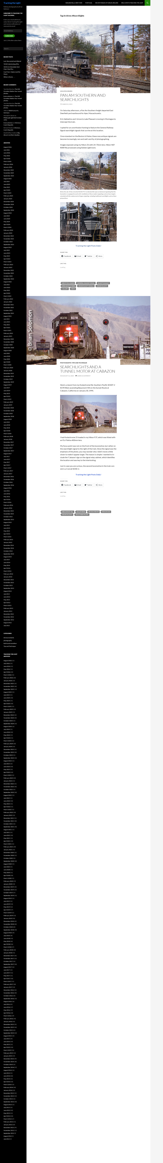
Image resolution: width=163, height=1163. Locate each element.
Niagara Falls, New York (74, 3)
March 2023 (7, 262)
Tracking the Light (12, 3)
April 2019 (7, 396)
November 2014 (9, 548)
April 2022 (7, 293)
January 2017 (8, 474)
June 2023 (7, 253)
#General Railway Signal (86, 283)
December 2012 (9, 614)
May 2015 (7, 531)
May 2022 (7, 290)
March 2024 (7, 227)
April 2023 (7, 259)
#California (81, 512)
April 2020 (7, 362)
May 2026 (7, 156)
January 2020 (8, 370)
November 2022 (9, 273)
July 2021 (7, 319)
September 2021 (9, 313)
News (73, 289)
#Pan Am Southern (68, 286)
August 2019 (8, 385)
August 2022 (8, 282)
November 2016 (9, 479)
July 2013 (7, 594)
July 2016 (7, 491)
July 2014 (7, 559)
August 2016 (8, 488)
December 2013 (9, 580)
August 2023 (8, 247)
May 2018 (7, 428)
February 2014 (8, 574)
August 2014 (8, 557)
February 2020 (8, 368)
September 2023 (9, 244)
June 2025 (7, 184)
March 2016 (7, 502)
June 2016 (7, 494)
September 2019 (9, 382)
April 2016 (7, 499)
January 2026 (8, 167)
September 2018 (9, 416)
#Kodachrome (94, 512)
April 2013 (7, 602)
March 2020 (7, 365)
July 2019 (7, 388)
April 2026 (7, 158)
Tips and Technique (79, 363)
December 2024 (9, 201)
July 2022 (7, 284)
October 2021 (8, 310)
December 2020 (9, 339)
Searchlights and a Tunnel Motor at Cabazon (87, 369)
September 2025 (9, 176)
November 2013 (9, 582)
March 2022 (7, 296)
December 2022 (9, 270)
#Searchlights (102, 286)
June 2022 (7, 287)
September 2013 (9, 588)
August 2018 (8, 419)
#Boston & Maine (68, 283)
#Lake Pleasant (103, 283)
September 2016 (9, 485)
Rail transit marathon (10, 643)
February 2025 (8, 196)
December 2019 (9, 373)
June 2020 (7, 356)
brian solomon (8, 96)
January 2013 (8, 611)
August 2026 (8, 147)
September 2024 (9, 210)
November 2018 (9, 411)
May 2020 (7, 359)
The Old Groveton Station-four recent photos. (13, 91)
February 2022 (8, 299)
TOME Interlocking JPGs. (11, 64)
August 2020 (8, 350)
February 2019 (8, 402)
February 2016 (8, 505)
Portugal (88, 3)
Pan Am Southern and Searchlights (83, 97)
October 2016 (8, 482)
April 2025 (7, 190)
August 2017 (8, 454)
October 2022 (8, 276)
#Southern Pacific (82, 514)
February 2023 (8, 264)
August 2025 (8, 179)
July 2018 (7, 422)
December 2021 (9, 305)
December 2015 (9, 511)
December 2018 (9, 408)
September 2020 (9, 348)
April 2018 (7, 431)
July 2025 (7, 181)
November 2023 (9, 239)
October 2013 (8, 585)
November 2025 (9, 173)
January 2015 (8, 542)
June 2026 (7, 153)
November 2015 (9, 514)
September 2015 (9, 519)
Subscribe (9, 36)
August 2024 (8, 213)
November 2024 (9, 204)
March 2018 (7, 433)
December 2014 (9, 545)
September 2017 (9, 451)
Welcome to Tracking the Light (132, 3)
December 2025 (9, 170)
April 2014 (7, 568)
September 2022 (9, 279)
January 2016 (8, 508)
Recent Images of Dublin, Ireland (106, 3)
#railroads (106, 512)
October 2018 (8, 413)
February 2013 (8, 608)
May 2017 (7, 462)
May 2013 (7, 600)
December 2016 (9, 476)
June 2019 (7, 390)
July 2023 (7, 250)
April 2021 (7, 327)
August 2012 (8, 623)
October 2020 (8, 345)
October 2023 (8, 242)
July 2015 (7, 525)
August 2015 (8, 522)
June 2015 (7, 528)
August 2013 (8, 591)
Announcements (9, 638)
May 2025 (7, 187)
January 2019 (8, 405)
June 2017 (7, 459)
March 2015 (7, 537)
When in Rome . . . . (9, 77)
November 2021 (9, 307)
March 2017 (7, 468)
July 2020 (7, 353)
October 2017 (8, 448)
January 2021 (8, 336)
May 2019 (7, 393)
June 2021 (7, 322)
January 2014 (8, 577)
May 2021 (7, 325)
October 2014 (8, 551)
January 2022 (8, 302)
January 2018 (8, 439)
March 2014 (7, 571)
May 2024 (7, 221)
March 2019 (7, 399)
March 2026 (7, 161)
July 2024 (7, 216)
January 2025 (8, 199)
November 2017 (9, 445)
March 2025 (7, 193)
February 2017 (8, 471)
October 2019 (8, 379)
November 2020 (9, 342)
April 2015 (7, 534)
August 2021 (8, 316)
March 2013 (7, 605)
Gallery (65, 289)
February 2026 (8, 164)
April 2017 (7, 465)
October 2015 (8, 517)
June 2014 (7, 562)
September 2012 (9, 620)
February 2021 (8, 333)
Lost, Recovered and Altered (12, 61)
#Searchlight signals (86, 286)
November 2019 (9, 376)
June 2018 (7, 425)
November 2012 (9, 617)
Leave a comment (83, 376)
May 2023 (7, 256)
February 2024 (8, 230)
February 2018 (8, 436)
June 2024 (7, 219)
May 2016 (7, 496)
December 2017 (9, 442)
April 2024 (7, 224)
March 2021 (7, 330)
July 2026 (7, 150)
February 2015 (8, 539)
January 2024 (8, 233)
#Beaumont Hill (67, 512)
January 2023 (8, 267)
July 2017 (7, 456)
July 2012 (7, 625)
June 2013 (7, 597)
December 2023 (9, 236)
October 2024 (8, 207)
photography (65, 363)
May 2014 (7, 565)
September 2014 (9, 554)
